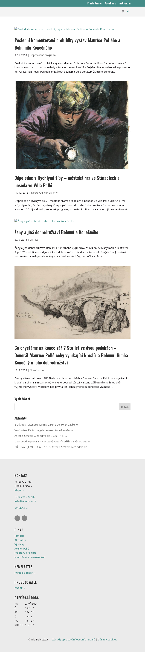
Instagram (124, 3)
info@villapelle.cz (25, 501)
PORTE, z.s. (21, 588)
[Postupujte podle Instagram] (17, 518)
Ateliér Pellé (21, 548)
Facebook (110, 3)
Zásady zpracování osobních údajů (73, 639)
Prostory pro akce (25, 552)
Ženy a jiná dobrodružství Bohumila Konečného (56, 232)
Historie (19, 535)
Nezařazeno (37, 370)
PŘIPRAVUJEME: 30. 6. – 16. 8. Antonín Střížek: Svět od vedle (50, 447)
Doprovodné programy (43, 55)
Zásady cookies (107, 639)
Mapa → (19, 490)
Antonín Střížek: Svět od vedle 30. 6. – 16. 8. (40, 435)
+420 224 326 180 (24, 497)
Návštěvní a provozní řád (29, 557)
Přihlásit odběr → (25, 572)
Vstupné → (21, 508)
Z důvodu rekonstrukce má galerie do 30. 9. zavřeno (46, 424)
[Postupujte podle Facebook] (24, 518)
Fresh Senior (94, 3)
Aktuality (20, 540)
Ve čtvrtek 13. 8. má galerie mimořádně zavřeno (43, 430)
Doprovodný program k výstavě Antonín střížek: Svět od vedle (52, 441)
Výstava (34, 239)
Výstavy (19, 544)
